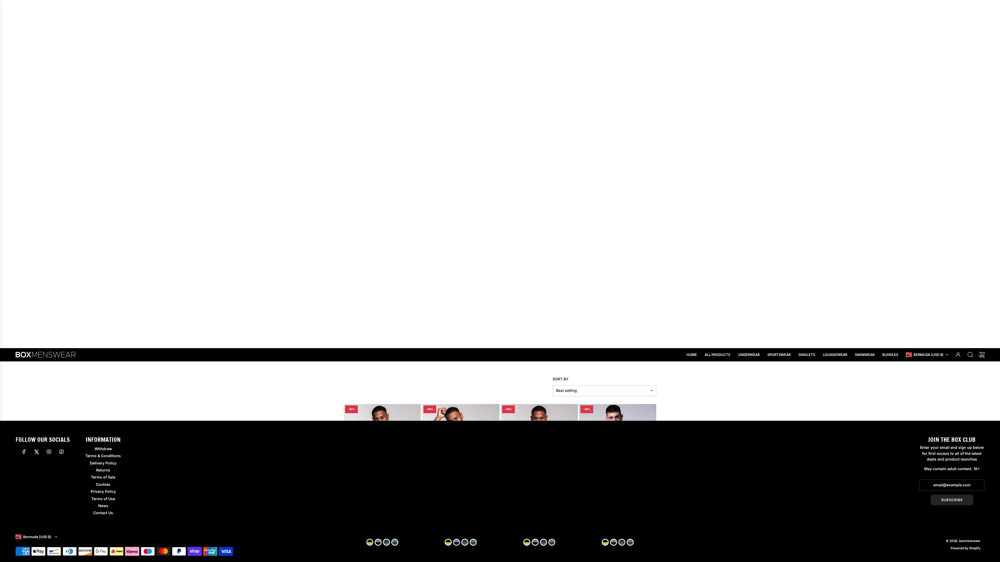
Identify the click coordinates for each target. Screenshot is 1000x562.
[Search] (970, 354)
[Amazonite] (386, 542)
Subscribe (952, 500)
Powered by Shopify (965, 548)
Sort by (560, 379)
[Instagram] (49, 451)
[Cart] (982, 354)
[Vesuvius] (394, 542)
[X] (36, 451)
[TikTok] (61, 451)
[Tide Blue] (378, 542)
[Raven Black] (369, 542)
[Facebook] (24, 451)
